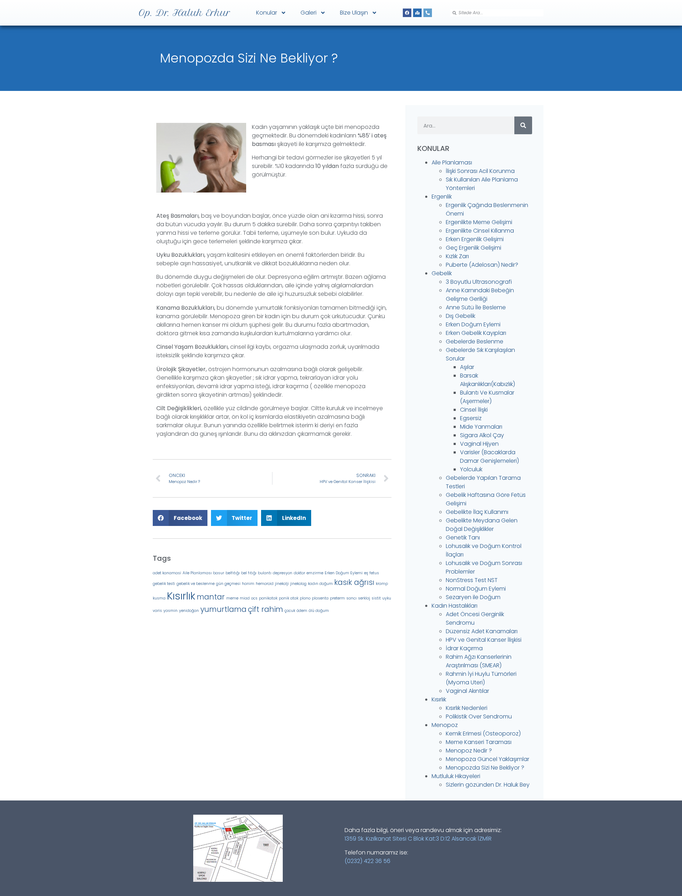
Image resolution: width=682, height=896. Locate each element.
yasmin (170, 610)
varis (157, 610)
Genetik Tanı (463, 537)
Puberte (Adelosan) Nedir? (482, 265)
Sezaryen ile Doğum (473, 597)
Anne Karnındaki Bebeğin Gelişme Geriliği (480, 294)
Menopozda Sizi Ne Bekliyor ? (485, 768)
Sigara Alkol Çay (482, 435)
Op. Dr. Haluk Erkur (185, 12)
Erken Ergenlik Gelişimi (475, 239)
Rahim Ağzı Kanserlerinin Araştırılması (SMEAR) (479, 661)
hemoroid (265, 583)
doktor (299, 573)
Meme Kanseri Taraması (479, 742)
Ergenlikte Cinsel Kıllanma (480, 231)
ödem (302, 610)
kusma (159, 598)
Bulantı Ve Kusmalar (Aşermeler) (487, 397)
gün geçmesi (228, 583)
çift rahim (265, 609)
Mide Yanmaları (481, 427)
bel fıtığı (248, 573)
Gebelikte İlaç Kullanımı (477, 512)
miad (245, 598)
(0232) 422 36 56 (367, 861)
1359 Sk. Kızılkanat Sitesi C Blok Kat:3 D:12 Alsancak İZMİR (418, 839)
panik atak (288, 598)
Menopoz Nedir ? (469, 750)
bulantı (264, 573)
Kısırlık (181, 595)
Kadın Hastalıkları (454, 606)
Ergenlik (442, 196)
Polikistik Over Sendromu (479, 716)
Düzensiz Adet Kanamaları (482, 631)
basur (218, 573)
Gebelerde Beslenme (474, 341)
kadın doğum (320, 583)
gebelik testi (164, 583)
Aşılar (467, 367)
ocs (254, 598)
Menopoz (445, 725)
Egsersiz (471, 418)
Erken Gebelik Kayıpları (476, 333)
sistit (376, 598)
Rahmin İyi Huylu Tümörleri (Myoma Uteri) (481, 678)
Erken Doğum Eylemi (344, 573)
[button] (180, 518)
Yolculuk (471, 469)
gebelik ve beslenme (196, 583)
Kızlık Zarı (457, 256)
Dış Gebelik (460, 316)
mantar (211, 597)
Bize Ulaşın (354, 13)
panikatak (268, 598)
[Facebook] (407, 13)
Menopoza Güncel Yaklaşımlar (487, 759)
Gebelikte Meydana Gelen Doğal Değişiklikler (482, 524)
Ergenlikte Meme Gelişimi (479, 222)
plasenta (320, 598)
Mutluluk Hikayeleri (456, 776)
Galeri (308, 13)
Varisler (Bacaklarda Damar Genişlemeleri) (489, 456)
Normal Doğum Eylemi (476, 589)
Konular (266, 13)
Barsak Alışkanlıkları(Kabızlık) (487, 379)
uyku (386, 598)
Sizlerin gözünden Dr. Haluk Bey (488, 785)
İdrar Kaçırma (464, 648)
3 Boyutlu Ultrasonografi (479, 282)
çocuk (290, 610)
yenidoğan (189, 610)
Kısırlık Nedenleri (466, 708)
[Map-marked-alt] (417, 13)
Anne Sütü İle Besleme (476, 307)
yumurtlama (223, 609)
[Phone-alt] (427, 13)
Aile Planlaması (197, 573)
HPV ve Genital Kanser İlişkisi (483, 640)
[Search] (523, 125)
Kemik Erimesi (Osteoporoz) (483, 733)
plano (305, 598)
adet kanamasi (167, 573)
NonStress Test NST (472, 580)
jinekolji (282, 583)
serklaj (364, 598)
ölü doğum (319, 610)
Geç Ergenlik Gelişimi (473, 248)
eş (366, 573)
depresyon (282, 573)
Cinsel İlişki (474, 410)
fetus (374, 573)
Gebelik (442, 273)
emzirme (315, 573)
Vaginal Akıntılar (467, 691)
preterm (337, 598)
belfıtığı (233, 573)
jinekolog (298, 583)
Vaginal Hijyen (479, 444)
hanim (248, 583)
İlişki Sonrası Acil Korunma (480, 171)
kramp (382, 583)
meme (232, 598)
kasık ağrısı (354, 582)
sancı (351, 598)
